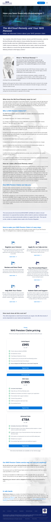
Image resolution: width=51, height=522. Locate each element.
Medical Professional (9, 499)
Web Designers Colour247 (43, 518)
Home (4, 511)
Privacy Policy (34, 518)
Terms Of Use (27, 518)
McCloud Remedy (29, 511)
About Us (12, 497)
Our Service (9, 511)
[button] (47, 2)
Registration (21, 511)
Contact (36, 511)
